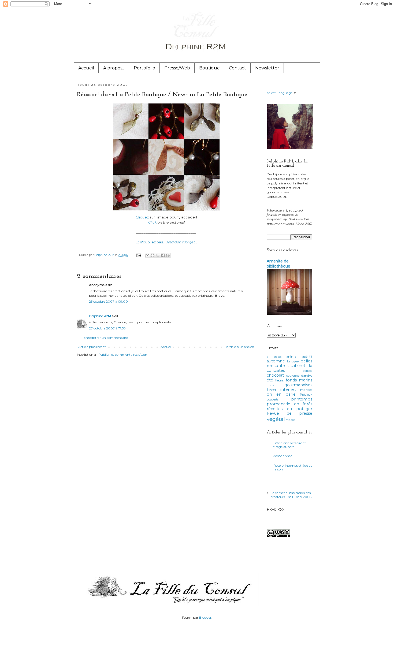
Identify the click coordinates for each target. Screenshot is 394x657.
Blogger (205, 617)
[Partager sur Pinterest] (167, 255)
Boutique (209, 67)
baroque (293, 361)
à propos (274, 356)
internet (288, 389)
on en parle (281, 394)
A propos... (114, 67)
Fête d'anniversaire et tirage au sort (289, 445)
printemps (301, 399)
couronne (292, 375)
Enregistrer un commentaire (106, 338)
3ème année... (284, 456)
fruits (270, 385)
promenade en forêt (289, 404)
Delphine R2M (100, 316)
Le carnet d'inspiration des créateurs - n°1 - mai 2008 (291, 495)
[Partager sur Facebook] (162, 255)
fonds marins (299, 380)
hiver (271, 389)
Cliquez (142, 217)
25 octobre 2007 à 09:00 (108, 301)
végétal (276, 419)
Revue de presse (289, 413)
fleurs (279, 380)
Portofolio (144, 67)
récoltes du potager (289, 408)
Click (152, 222)
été (270, 380)
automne (276, 361)
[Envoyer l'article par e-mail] (138, 255)
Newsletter (267, 67)
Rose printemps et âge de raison (292, 467)
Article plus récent (92, 347)
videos (290, 420)
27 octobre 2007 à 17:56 (107, 328)
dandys (306, 375)
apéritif (307, 356)
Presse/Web (177, 67)
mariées (306, 390)
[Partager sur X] (157, 255)
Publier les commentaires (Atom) (124, 354)
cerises (307, 371)
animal (291, 356)
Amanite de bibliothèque (278, 264)
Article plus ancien (240, 347)
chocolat (275, 375)
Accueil (86, 67)
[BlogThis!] (152, 255)
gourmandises (298, 385)
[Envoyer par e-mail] (147, 255)
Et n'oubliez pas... (166, 242)
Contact (237, 67)
